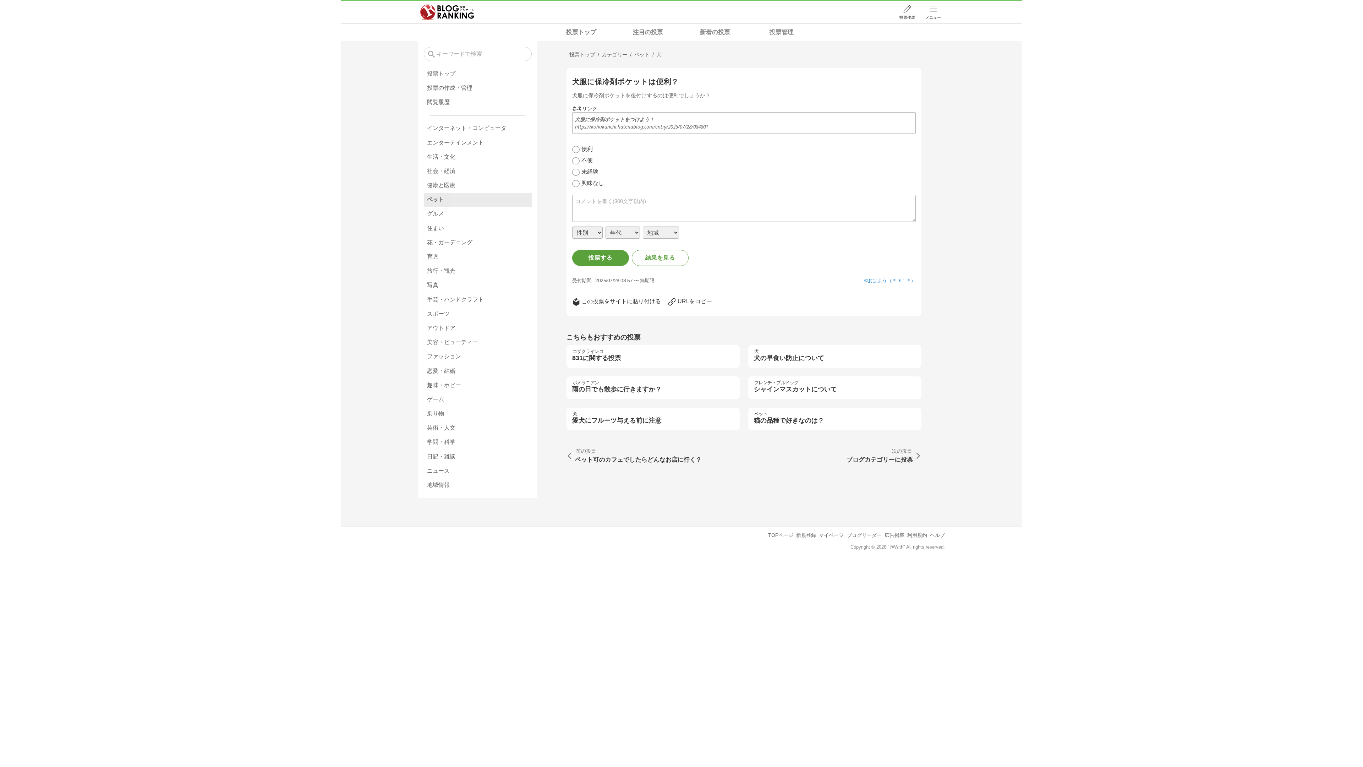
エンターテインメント (455, 143)
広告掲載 (894, 535)
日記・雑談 (441, 456)
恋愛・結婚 (441, 371)
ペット (435, 199)
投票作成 (907, 17)
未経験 (589, 172)
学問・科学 (441, 442)
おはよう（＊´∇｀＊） (892, 280)
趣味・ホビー (444, 385)
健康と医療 (441, 185)
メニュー (933, 17)
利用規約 (917, 535)
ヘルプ (937, 535)
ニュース (438, 471)
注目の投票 (648, 32)
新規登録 (806, 535)
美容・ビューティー (452, 342)
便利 (587, 149)
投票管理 (782, 32)
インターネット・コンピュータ (467, 128)
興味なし (592, 183)
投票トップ (581, 32)
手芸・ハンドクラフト (455, 300)
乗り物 (435, 413)
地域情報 (438, 485)
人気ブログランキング (447, 12)
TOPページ (780, 535)
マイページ (831, 535)
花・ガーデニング (449, 242)
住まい (435, 228)
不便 (587, 160)
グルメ (435, 214)
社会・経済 (441, 171)
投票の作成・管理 (449, 88)
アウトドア (441, 328)
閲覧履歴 (438, 102)
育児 (432, 257)
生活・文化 (441, 157)
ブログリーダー (864, 535)
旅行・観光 (441, 271)
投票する (600, 258)
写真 (432, 285)
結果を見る (660, 258)
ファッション (444, 356)
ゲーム (435, 399)
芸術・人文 (441, 428)
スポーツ (438, 314)
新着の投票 (715, 32)
